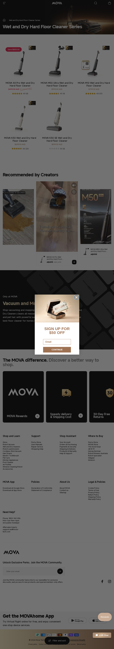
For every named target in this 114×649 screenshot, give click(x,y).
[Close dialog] (76, 297)
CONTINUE (57, 349)
